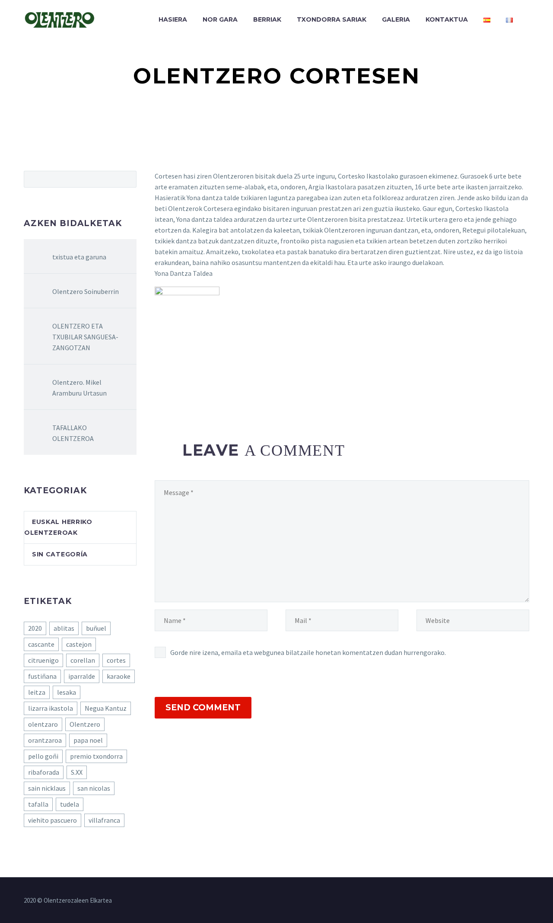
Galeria (396, 19)
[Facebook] (160, 388)
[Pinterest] (185, 388)
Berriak (267, 19)
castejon (79, 644)
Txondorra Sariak (331, 19)
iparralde (81, 676)
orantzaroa (45, 740)
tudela (69, 804)
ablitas (64, 628)
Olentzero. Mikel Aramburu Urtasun (79, 387)
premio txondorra (96, 756)
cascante (41, 644)
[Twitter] (172, 388)
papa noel (88, 740)
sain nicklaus (47, 788)
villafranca (104, 820)
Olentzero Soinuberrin (85, 291)
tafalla (38, 804)
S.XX (77, 772)
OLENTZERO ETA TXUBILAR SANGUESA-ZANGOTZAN (85, 337)
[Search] (529, 19)
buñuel (96, 628)
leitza (36, 692)
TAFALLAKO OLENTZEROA (73, 433)
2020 (35, 628)
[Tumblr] (197, 388)
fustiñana (42, 676)
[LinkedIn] (210, 388)
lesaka (66, 692)
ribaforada (43, 772)
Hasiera (173, 19)
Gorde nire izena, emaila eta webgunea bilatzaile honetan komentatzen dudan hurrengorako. (308, 652)
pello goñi (43, 756)
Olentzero (85, 724)
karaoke (118, 676)
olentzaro (43, 724)
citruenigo (43, 660)
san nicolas (93, 788)
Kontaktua (447, 19)
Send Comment (203, 707)
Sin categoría (60, 554)
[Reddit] (222, 388)
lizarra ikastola (50, 708)
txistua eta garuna (79, 256)
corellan (82, 660)
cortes (116, 660)
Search (127, 179)
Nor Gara (220, 19)
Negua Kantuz (106, 708)
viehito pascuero (52, 820)
